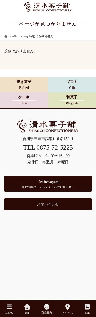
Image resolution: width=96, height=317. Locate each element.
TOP (27, 312)
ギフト (72, 85)
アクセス (67, 312)
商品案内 (46, 312)
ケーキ (24, 100)
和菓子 (72, 100)
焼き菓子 (24, 85)
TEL (87, 312)
